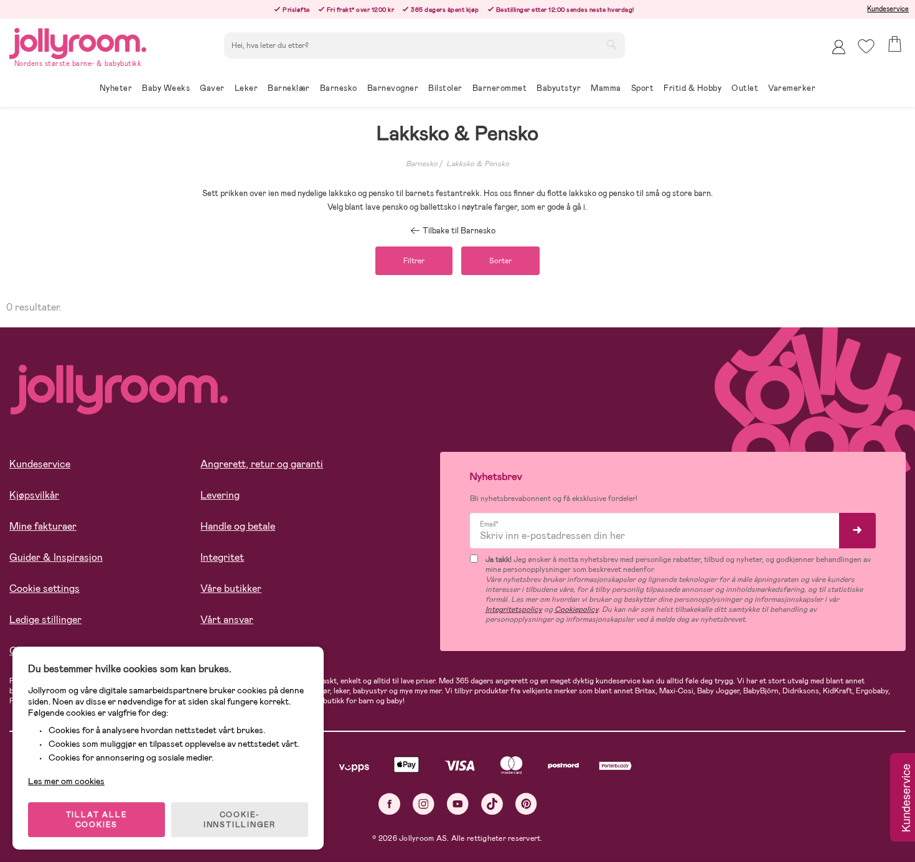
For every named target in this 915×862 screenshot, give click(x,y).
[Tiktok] (492, 804)
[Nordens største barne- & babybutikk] (77, 41)
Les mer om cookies (66, 781)
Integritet (222, 557)
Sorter (500, 261)
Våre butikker (230, 588)
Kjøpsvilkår (34, 495)
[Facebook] (389, 804)
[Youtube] (458, 804)
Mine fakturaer (43, 526)
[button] (866, 46)
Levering (220, 495)
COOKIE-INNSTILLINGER (240, 820)
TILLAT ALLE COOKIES (97, 820)
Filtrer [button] (414, 261)
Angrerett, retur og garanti (261, 464)
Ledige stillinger (45, 619)
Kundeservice (888, 8)
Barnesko (422, 164)
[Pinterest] (526, 804)
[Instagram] (423, 804)
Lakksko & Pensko (477, 164)
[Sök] (611, 44)
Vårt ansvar (226, 619)
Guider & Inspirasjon (56, 557)
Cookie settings (44, 588)
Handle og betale (237, 526)
